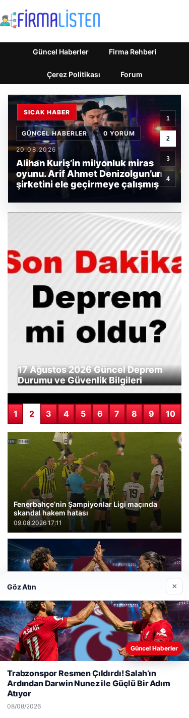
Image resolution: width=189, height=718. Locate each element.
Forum (131, 74)
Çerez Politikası (73, 74)
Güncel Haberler (61, 51)
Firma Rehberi (133, 51)
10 (170, 414)
